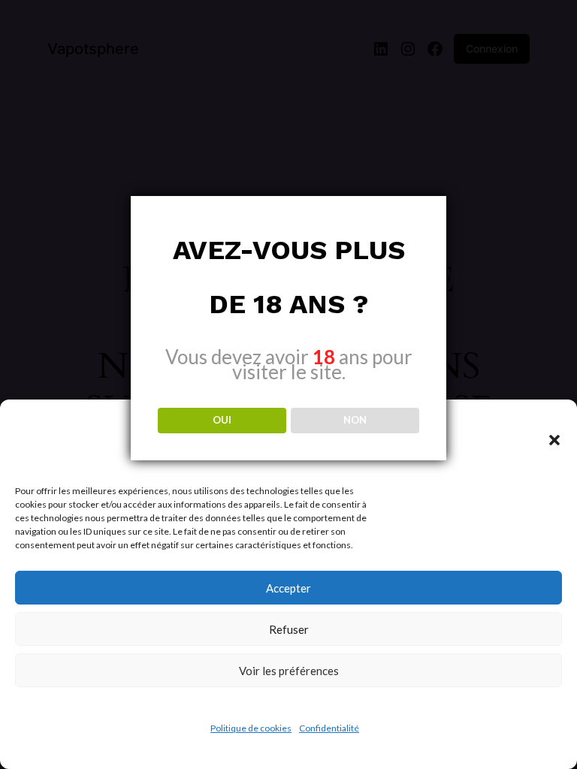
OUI (222, 420)
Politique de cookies (251, 728)
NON (355, 420)
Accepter (288, 588)
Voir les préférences (289, 670)
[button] (554, 440)
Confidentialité (329, 728)
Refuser (289, 629)
